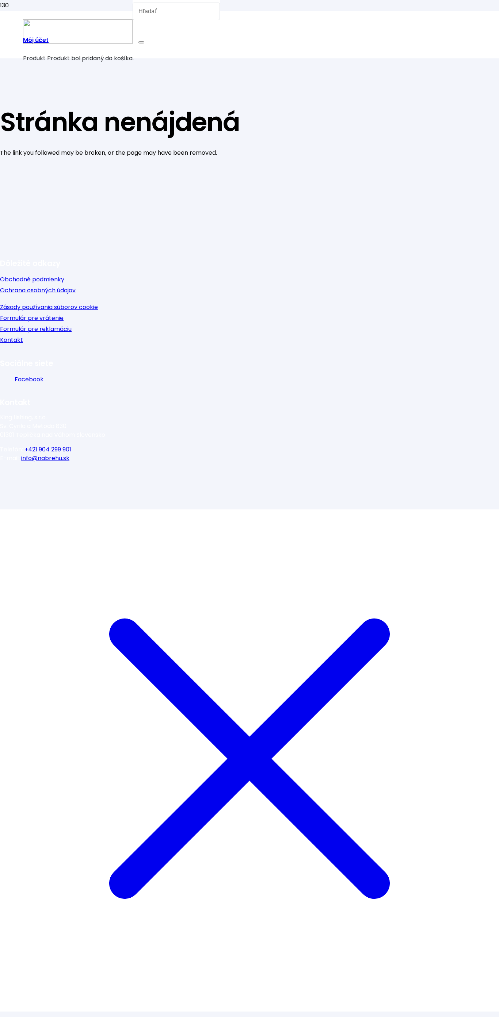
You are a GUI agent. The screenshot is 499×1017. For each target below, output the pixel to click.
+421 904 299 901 (47, 449)
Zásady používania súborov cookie (49, 307)
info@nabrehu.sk (45, 458)
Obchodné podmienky (32, 279)
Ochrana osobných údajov (38, 290)
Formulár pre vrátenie (32, 318)
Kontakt (11, 340)
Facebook (29, 379)
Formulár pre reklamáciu (36, 329)
